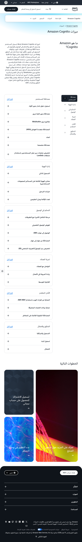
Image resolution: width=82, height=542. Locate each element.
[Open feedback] (2, 271)
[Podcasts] (6, 522)
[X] (26, 522)
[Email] (26, 526)
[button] (11, 9)
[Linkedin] (19, 522)
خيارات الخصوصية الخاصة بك (50, 529)
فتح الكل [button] (10, 99)
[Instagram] (16, 522)
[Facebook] (23, 522)
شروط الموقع (65, 529)
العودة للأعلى (42, 537)
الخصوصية (74, 529)
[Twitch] (13, 522)
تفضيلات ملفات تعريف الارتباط (26, 529)
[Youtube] (9, 522)
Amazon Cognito (72, 26)
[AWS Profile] (6, 2)
